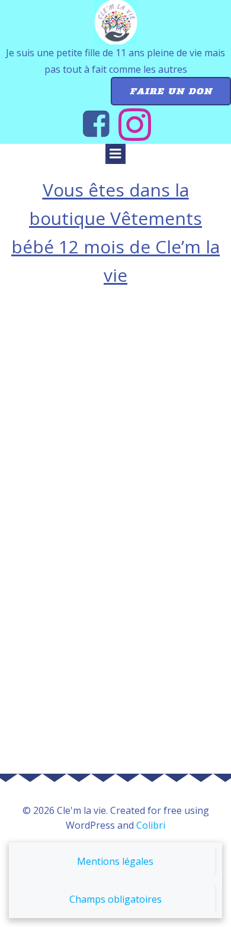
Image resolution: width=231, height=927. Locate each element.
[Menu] (115, 154)
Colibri (150, 825)
